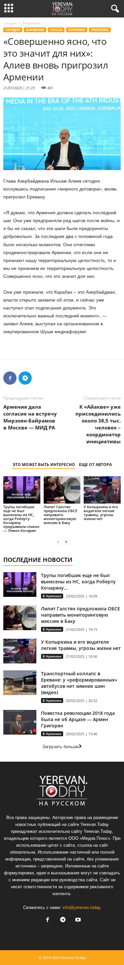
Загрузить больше (60, 746)
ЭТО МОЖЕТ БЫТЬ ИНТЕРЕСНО (44, 464)
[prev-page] (58, 541)
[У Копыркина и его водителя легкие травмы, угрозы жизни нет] (102, 490)
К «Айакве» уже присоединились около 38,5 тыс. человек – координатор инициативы (98, 424)
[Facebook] (10, 378)
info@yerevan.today (81, 907)
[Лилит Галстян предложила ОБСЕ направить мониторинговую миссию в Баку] (62, 490)
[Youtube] (77, 920)
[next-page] (66, 541)
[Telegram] (25, 378)
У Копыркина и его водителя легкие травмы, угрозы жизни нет (101, 512)
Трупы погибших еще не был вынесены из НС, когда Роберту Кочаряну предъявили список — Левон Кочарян (21, 518)
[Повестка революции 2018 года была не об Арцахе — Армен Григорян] (19, 722)
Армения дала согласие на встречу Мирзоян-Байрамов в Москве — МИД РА (30, 417)
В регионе (76, 30)
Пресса (56, 30)
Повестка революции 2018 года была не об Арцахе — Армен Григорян (78, 719)
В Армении (35, 30)
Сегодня (10, 23)
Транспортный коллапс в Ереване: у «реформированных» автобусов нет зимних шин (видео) (79, 682)
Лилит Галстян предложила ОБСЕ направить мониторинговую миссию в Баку (60, 514)
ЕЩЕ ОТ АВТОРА (95, 464)
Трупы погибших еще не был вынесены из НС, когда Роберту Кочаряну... (78, 581)
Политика (99, 30)
